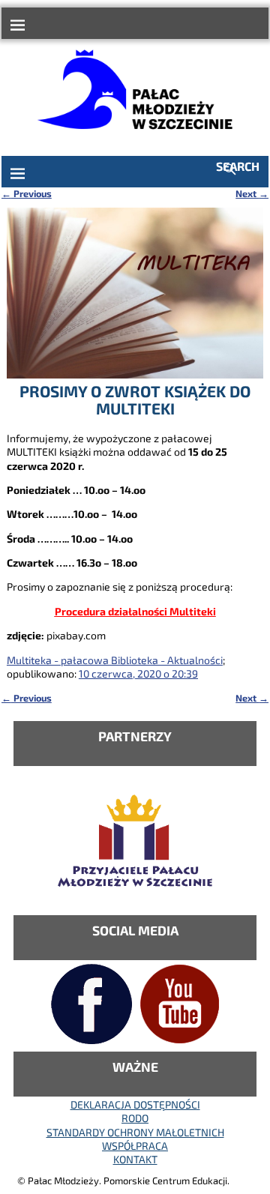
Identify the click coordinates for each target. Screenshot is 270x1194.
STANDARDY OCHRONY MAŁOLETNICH (135, 1132)
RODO (135, 1118)
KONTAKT (135, 1159)
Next (252, 193)
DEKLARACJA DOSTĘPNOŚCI (135, 1104)
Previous (27, 193)
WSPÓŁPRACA (135, 1145)
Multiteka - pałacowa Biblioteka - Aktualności (115, 660)
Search (238, 166)
